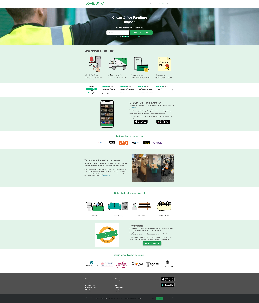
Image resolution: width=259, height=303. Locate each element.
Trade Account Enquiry (90, 285)
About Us (117, 289)
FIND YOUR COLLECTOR (141, 32)
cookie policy (138, 298)
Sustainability (118, 280)
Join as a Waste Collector (91, 287)
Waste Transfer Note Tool (121, 283)
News (116, 285)
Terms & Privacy (118, 278)
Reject (153, 298)
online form (133, 107)
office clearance (106, 175)
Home (86, 278)
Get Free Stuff (88, 291)
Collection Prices (89, 280)
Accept (160, 298)
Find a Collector (118, 291)
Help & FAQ (87, 289)
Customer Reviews (119, 287)
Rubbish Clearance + (90, 282)
